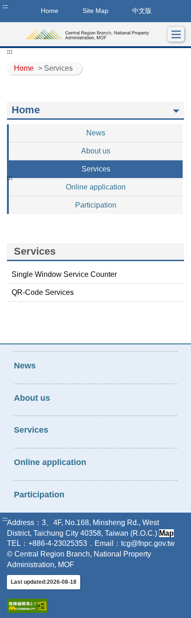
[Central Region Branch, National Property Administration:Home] (87, 34)
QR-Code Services (43, 292)
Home (24, 68)
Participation (95, 205)
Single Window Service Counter (64, 274)
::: (5, 6)
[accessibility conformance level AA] (27, 606)
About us (95, 151)
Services (96, 169)
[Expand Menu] (176, 34)
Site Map (95, 10)
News (95, 133)
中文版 (142, 10)
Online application (96, 187)
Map (166, 533)
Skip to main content (35, 6)
